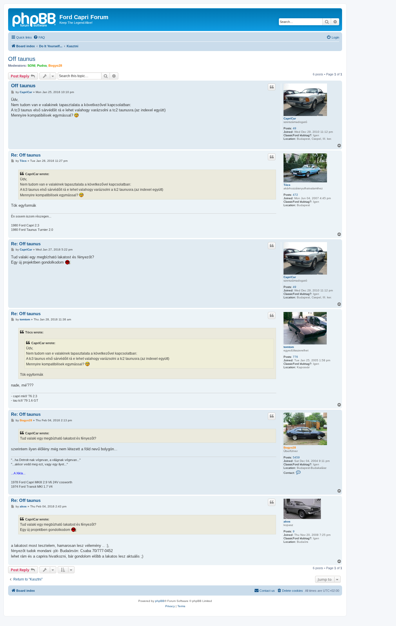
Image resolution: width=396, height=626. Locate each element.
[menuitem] (39, 37)
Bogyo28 (55, 65)
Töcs (287, 184)
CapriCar (290, 118)
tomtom (289, 347)
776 (295, 356)
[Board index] (34, 19)
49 (294, 128)
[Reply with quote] (271, 87)
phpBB (159, 601)
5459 (296, 457)
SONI (31, 65)
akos (287, 521)
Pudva (42, 65)
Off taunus (21, 59)
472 (295, 194)
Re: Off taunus (26, 155)
